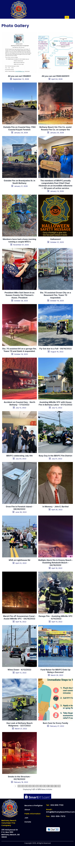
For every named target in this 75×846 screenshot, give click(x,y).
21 (55, 786)
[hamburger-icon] (67, 17)
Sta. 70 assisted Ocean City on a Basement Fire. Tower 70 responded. (55, 295)
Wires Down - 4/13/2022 (19, 670)
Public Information (33, 813)
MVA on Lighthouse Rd (19, 560)
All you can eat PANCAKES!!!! (55, 76)
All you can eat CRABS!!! (19, 76)
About (27, 809)
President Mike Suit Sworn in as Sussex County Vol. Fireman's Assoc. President (19, 295)
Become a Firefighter (34, 805)
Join (26, 818)
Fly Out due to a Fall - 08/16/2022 (55, 348)
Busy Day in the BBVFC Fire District (55, 456)
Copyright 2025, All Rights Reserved (37, 843)
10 (48, 786)
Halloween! (55, 239)
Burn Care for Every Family (55, 723)
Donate (28, 822)
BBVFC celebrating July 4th (19, 456)
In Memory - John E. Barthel (55, 506)
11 (52, 786)
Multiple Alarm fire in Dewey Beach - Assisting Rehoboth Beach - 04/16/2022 (55, 562)
